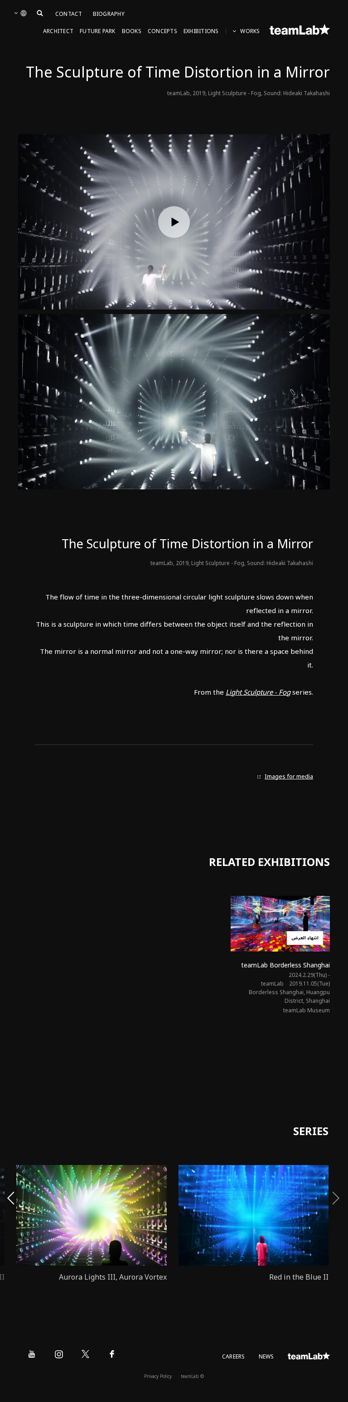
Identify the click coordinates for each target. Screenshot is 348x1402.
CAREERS (233, 1357)
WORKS (250, 31)
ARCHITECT (58, 31)
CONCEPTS (162, 31)
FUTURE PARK (98, 31)
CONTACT (68, 14)
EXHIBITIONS (201, 31)
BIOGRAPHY (109, 14)
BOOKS (131, 31)
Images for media (289, 777)
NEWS (266, 1357)
